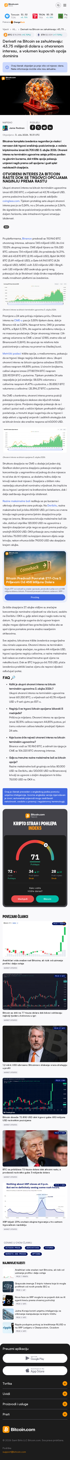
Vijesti (6, 29)
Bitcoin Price (13, 1248)
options (36, 1254)
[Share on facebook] (32, 127)
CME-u (18, 320)
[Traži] (58, 5)
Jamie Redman (17, 128)
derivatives (33, 1248)
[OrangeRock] (18, 22)
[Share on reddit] (44, 127)
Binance (27, 238)
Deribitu (52, 505)
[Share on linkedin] (50, 127)
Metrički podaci (12, 353)
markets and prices (16, 1254)
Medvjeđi (23, 898)
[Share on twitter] (38, 127)
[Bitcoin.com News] (11, 5)
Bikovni (47, 898)
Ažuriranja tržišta (14, 29)
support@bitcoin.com (14, 1451)
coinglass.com (11, 201)
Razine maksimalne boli (16, 501)
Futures (49, 1248)
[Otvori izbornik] (64, 5)
